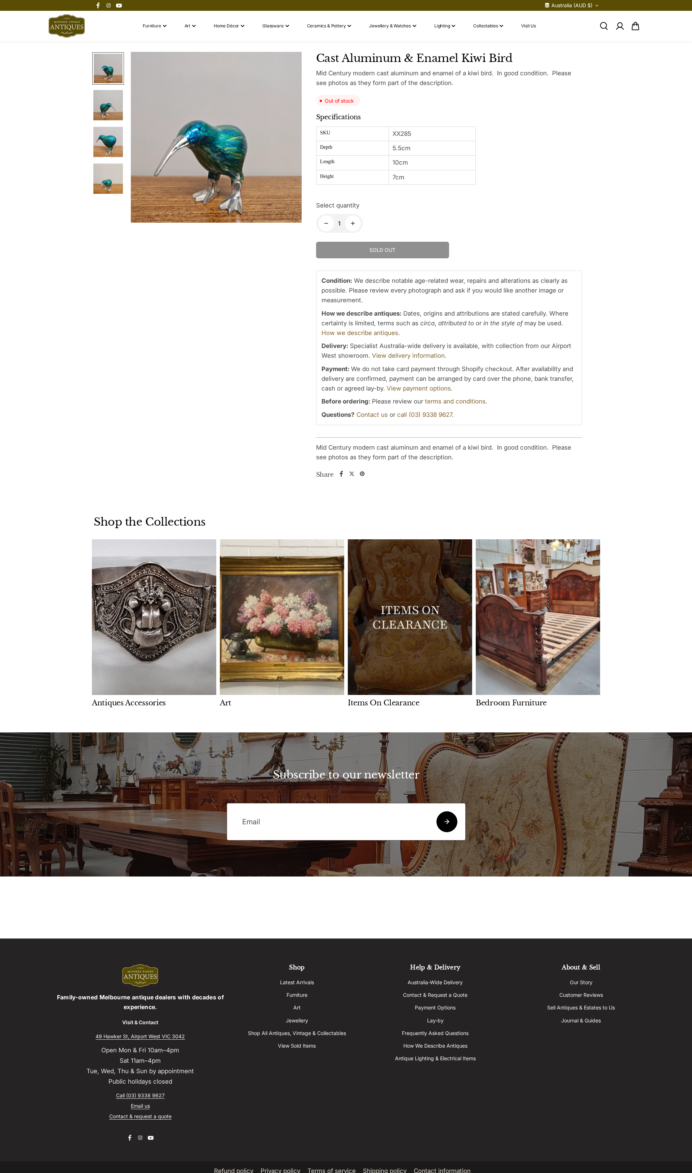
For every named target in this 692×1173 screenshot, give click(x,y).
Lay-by (435, 1020)
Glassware (272, 25)
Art (187, 25)
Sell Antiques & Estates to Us (581, 1007)
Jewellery (297, 1020)
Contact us (372, 414)
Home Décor (226, 25)
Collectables (485, 25)
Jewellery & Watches (390, 25)
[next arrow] (287, 138)
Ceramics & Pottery (326, 25)
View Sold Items (297, 1046)
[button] (635, 26)
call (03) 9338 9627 (424, 414)
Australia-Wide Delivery (435, 982)
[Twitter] (351, 473)
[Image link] (140, 975)
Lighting (442, 25)
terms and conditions (455, 401)
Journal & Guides (581, 1020)
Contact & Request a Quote (435, 995)
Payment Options (435, 1007)
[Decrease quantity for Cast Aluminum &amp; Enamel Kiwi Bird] (326, 223)
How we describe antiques (359, 332)
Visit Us (528, 25)
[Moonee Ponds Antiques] (67, 25)
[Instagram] (108, 5)
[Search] (604, 26)
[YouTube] (119, 5)
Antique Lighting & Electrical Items (435, 1058)
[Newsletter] (446, 821)
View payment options (419, 388)
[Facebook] (98, 5)
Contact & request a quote (140, 1116)
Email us (140, 1106)
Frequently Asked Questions (435, 1033)
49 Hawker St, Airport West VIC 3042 (140, 1036)
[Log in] (619, 26)
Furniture (152, 25)
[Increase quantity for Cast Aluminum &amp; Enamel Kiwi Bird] (353, 223)
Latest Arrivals (297, 982)
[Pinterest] (362, 473)
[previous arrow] (144, 138)
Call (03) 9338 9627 (140, 1095)
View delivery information (408, 355)
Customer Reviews (581, 995)
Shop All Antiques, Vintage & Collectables (297, 1033)
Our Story (581, 982)
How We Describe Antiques (435, 1046)
